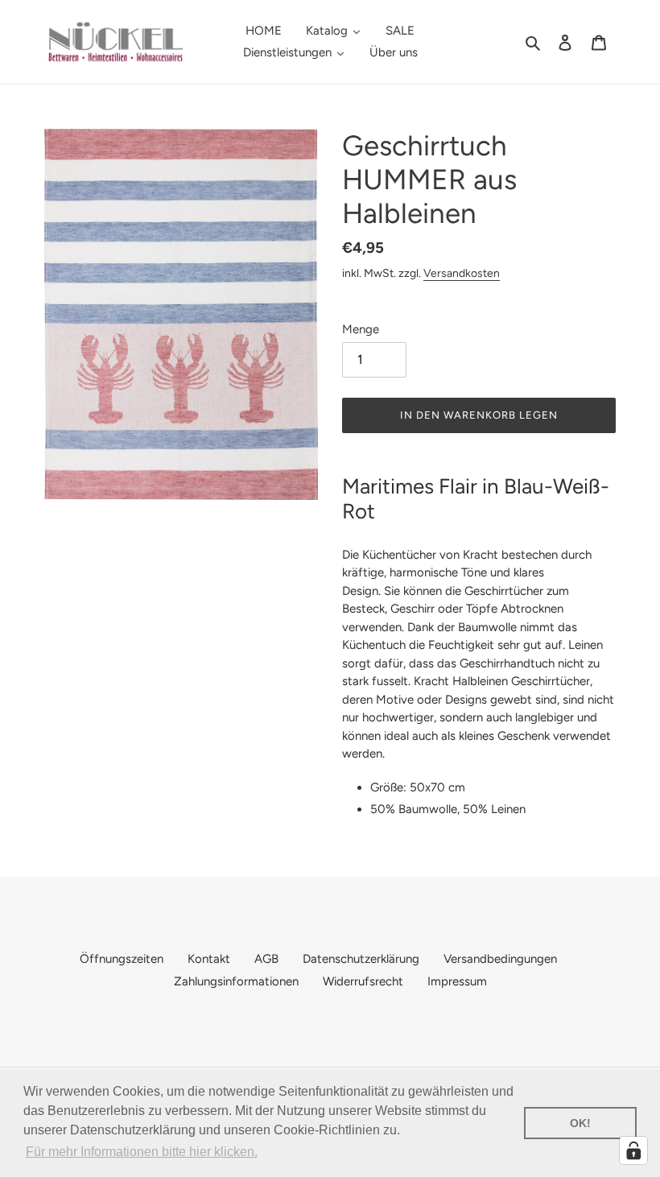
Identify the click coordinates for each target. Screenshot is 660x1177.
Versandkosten (461, 272)
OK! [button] (580, 1123)
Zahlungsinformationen (236, 981)
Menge (360, 329)
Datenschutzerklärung (361, 959)
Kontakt (209, 959)
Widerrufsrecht (363, 981)
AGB (266, 959)
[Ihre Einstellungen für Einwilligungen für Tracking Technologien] (633, 1150)
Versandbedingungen (500, 959)
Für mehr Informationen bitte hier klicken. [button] (142, 1151)
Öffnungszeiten (121, 959)
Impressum (457, 981)
